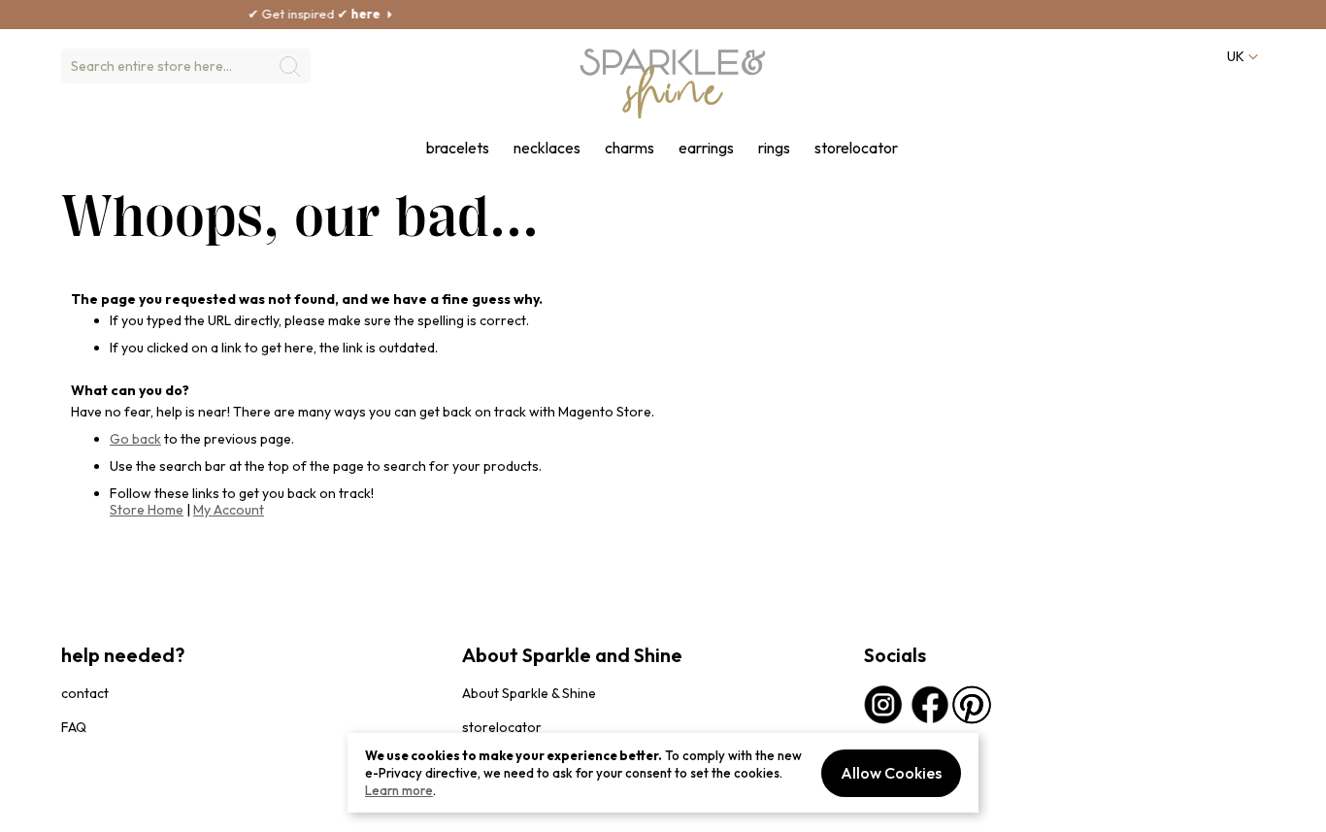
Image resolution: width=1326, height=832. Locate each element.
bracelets (457, 148)
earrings (706, 148)
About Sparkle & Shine (529, 693)
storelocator (856, 148)
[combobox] (186, 66)
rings (774, 148)
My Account (228, 509)
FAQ (73, 727)
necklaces (547, 148)
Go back (135, 439)
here (342, 13)
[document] (663, 773)
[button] (1241, 57)
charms (629, 148)
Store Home (146, 509)
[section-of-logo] (672, 83)
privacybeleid (97, 807)
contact (85, 693)
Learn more (399, 790)
